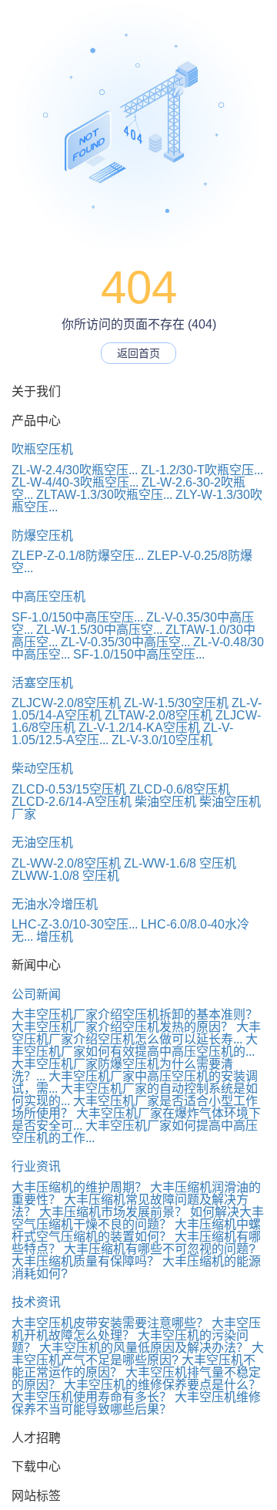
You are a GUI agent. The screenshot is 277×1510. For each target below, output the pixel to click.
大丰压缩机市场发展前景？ (113, 1211)
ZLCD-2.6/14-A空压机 (72, 801)
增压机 (54, 936)
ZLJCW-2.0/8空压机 (66, 702)
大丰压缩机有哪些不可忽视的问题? (159, 1249)
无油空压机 (42, 842)
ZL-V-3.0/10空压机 (162, 740)
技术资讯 (36, 1302)
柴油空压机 (165, 801)
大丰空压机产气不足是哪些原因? (138, 1354)
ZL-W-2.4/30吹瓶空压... (75, 470)
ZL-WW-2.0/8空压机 (66, 863)
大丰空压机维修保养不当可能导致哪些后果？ (136, 1403)
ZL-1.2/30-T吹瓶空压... (202, 470)
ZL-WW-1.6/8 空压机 (180, 863)
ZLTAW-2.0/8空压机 (158, 715)
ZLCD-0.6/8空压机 (179, 789)
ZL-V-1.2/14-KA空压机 (139, 727)
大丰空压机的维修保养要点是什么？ (162, 1384)
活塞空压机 (42, 682)
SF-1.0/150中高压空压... (77, 617)
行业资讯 (36, 1166)
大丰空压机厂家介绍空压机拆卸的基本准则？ (135, 1014)
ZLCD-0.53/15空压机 (69, 789)
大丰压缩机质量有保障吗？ (85, 1261)
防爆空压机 (42, 535)
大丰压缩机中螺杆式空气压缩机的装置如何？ (136, 1230)
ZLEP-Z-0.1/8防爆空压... (78, 555)
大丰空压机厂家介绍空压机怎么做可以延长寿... (136, 1033)
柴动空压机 (42, 768)
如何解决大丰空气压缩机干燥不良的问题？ (138, 1218)
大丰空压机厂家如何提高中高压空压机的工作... (135, 1131)
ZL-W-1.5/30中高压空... (99, 629)
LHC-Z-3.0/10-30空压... (75, 924)
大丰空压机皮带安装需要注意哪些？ (110, 1323)
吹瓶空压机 (42, 449)
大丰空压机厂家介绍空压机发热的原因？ (122, 1026)
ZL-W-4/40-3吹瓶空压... (75, 482)
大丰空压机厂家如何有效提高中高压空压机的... (135, 1045)
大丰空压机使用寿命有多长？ (92, 1397)
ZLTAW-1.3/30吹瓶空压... (104, 494)
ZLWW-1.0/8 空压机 (65, 875)
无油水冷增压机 (55, 904)
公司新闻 (36, 994)
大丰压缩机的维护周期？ (79, 1187)
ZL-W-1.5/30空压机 (176, 702)
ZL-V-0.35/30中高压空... (125, 642)
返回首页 (138, 353)
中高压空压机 (48, 596)
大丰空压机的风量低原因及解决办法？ (144, 1347)
